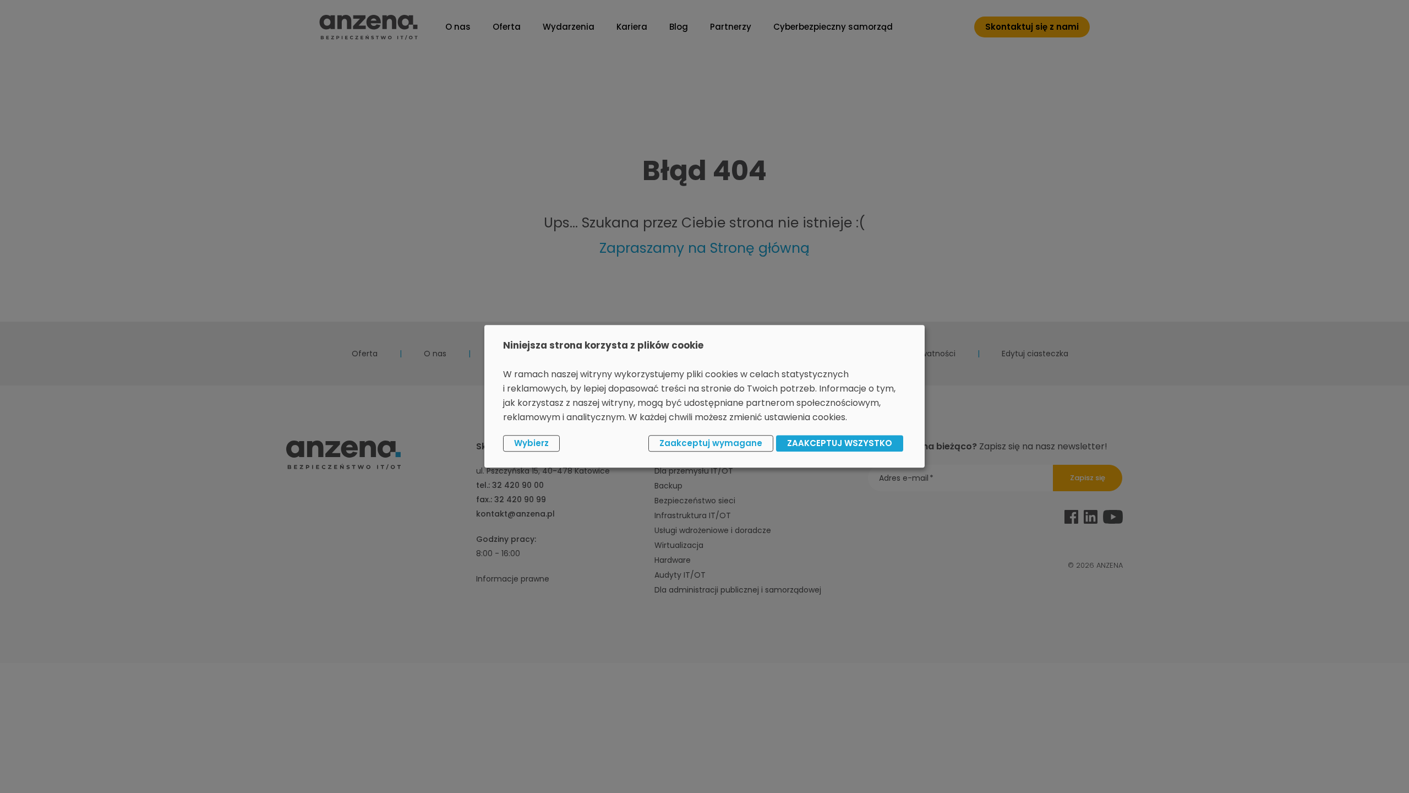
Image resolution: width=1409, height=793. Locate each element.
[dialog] (704, 396)
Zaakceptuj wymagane (710, 443)
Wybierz (531, 443)
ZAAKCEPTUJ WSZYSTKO (839, 443)
